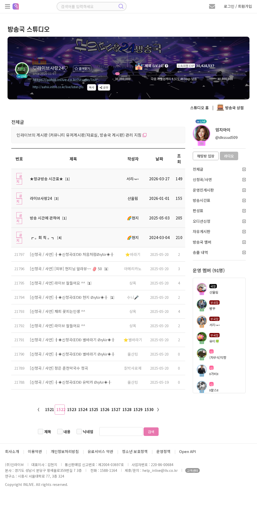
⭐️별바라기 (132, 339)
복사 (91, 87)
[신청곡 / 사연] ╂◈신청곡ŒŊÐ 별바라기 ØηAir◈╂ (72, 339)
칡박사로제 (133, 368)
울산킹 (132, 354)
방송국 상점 (234, 107)
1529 (138, 409)
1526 (104, 409)
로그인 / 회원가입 (238, 6)
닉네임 (88, 431)
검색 (151, 431)
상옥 (132, 283)
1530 (149, 409)
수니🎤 (133, 297)
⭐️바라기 (133, 254)
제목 (47, 431)
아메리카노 (133, 268)
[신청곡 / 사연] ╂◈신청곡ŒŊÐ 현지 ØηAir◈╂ (69, 297)
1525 (93, 409)
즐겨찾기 (84, 68)
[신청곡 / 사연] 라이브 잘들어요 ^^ (58, 283)
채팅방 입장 (205, 155)
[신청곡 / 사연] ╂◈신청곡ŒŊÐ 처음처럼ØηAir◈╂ (72, 254)
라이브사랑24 (41, 198)
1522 (60, 409)
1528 (126, 409)
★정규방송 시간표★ (46, 178)
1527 (115, 409)
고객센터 (192, 470)
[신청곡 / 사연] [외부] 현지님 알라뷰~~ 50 (66, 268)
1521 (49, 409)
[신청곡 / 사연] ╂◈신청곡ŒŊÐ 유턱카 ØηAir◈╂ (70, 382)
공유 (105, 87)
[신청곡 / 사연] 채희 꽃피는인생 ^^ (57, 311)
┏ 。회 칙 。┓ (42, 237)
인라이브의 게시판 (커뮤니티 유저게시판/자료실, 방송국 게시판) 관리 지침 (80, 135)
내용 (67, 431)
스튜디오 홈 (199, 107)
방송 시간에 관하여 (45, 217)
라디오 (229, 155)
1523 (71, 409)
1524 (82, 409)
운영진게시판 (203, 190)
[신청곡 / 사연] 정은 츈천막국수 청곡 (59, 368)
